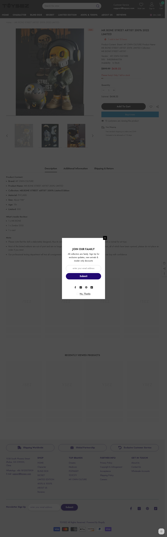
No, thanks (85, 293)
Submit (83, 276)
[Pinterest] (86, 287)
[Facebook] (75, 287)
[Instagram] (81, 287)
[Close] (105, 238)
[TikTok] (91, 287)
